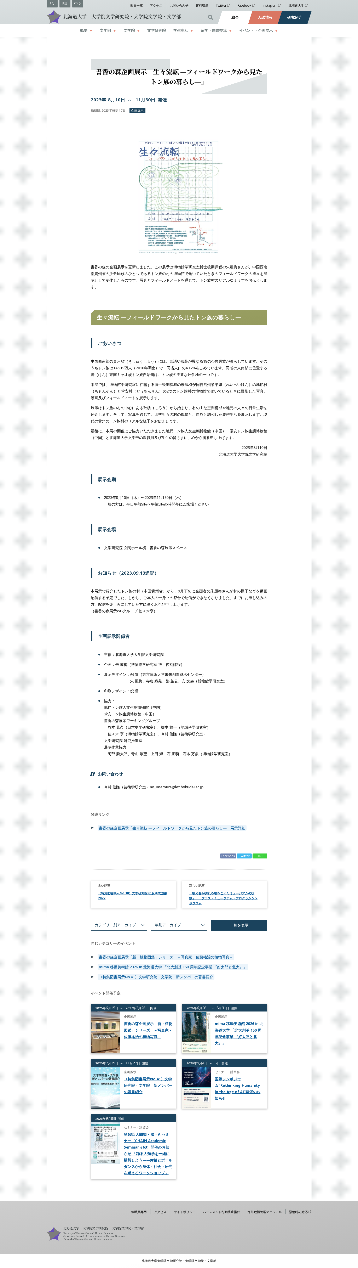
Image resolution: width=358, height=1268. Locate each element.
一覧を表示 (239, 925)
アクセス (156, 5)
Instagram (269, 5)
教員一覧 (136, 5)
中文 (78, 3)
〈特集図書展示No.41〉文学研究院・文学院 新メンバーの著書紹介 (156, 976)
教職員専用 (139, 1212)
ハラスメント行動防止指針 (221, 1212)
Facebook (244, 5)
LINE (260, 856)
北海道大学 (296, 5)
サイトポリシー (185, 1212)
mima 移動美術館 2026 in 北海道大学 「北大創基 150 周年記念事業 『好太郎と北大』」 (173, 966)
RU (64, 3)
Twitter (221, 5)
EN (52, 3)
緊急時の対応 (298, 1212)
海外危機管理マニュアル (265, 1212)
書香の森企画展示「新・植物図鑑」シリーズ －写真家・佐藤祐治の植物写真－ (166, 956)
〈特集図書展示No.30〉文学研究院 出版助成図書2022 (132, 895)
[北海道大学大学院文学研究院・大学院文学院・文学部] (113, 16)
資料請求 (202, 5)
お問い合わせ (179, 5)
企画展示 (137, 110)
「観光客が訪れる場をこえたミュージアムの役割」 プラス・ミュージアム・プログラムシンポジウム (223, 898)
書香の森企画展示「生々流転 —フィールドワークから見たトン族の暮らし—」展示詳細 (172, 827)
